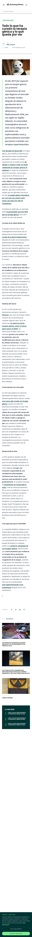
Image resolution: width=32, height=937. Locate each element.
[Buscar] (26, 4)
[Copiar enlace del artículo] (24, 609)
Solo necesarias (16, 929)
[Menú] (3, 5)
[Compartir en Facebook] (11, 609)
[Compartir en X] (15, 609)
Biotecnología (8, 20)
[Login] (23, 4)
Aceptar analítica (16, 933)
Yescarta (5, 315)
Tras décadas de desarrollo (12, 151)
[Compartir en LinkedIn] (20, 609)
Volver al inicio (8, 11)
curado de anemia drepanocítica (14, 237)
